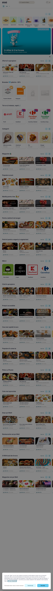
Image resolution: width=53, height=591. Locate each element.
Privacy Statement (12, 581)
